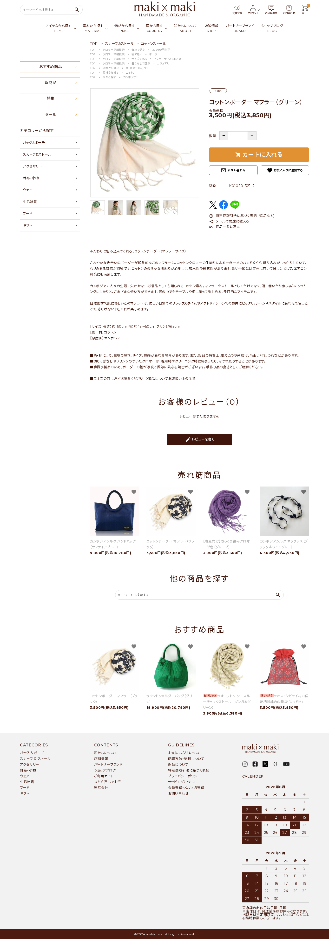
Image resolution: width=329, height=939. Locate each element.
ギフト (27, 225)
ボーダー (154, 54)
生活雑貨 (30, 202)
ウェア (27, 190)
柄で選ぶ (137, 54)
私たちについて (105, 753)
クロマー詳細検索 (114, 49)
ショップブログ (105, 770)
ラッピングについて (182, 782)
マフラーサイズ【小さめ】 (168, 59)
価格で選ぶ (138, 49)
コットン (131, 72)
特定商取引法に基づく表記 (188, 770)
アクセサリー (32, 166)
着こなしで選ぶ (141, 63)
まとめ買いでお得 (107, 782)
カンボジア (130, 77)
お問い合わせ (233, 170)
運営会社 (101, 788)
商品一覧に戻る (224, 227)
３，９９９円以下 (161, 49)
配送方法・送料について (186, 759)
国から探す (109, 77)
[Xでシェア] (213, 207)
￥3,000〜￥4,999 (137, 68)
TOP (93, 49)
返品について (178, 764)
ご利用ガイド (103, 776)
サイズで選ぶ (139, 59)
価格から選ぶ (111, 68)
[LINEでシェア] (234, 208)
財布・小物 (31, 178)
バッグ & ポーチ (32, 753)
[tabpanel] (144, 142)
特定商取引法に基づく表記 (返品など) (242, 216)
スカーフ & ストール (35, 759)
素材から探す (111, 72)
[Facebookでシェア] (223, 208)
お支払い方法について (185, 753)
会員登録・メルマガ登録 (186, 788)
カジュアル (163, 63)
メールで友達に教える (229, 221)
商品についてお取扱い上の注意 (172, 378)
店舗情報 (101, 759)
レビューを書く (199, 439)
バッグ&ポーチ (34, 142)
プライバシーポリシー (184, 776)
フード (27, 213)
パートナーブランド (108, 764)
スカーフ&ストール (37, 154)
